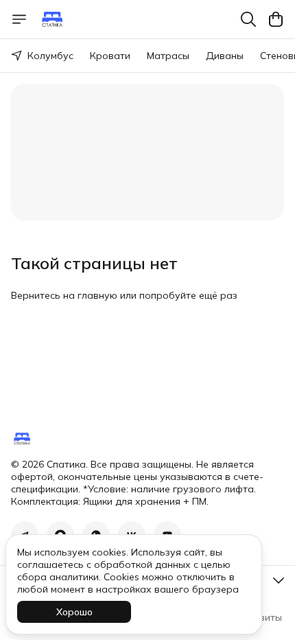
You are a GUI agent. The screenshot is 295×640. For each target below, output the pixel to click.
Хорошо (74, 612)
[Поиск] (248, 19)
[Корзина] (276, 19)
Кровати (110, 55)
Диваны (225, 55)
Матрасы (168, 55)
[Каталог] (19, 19)
